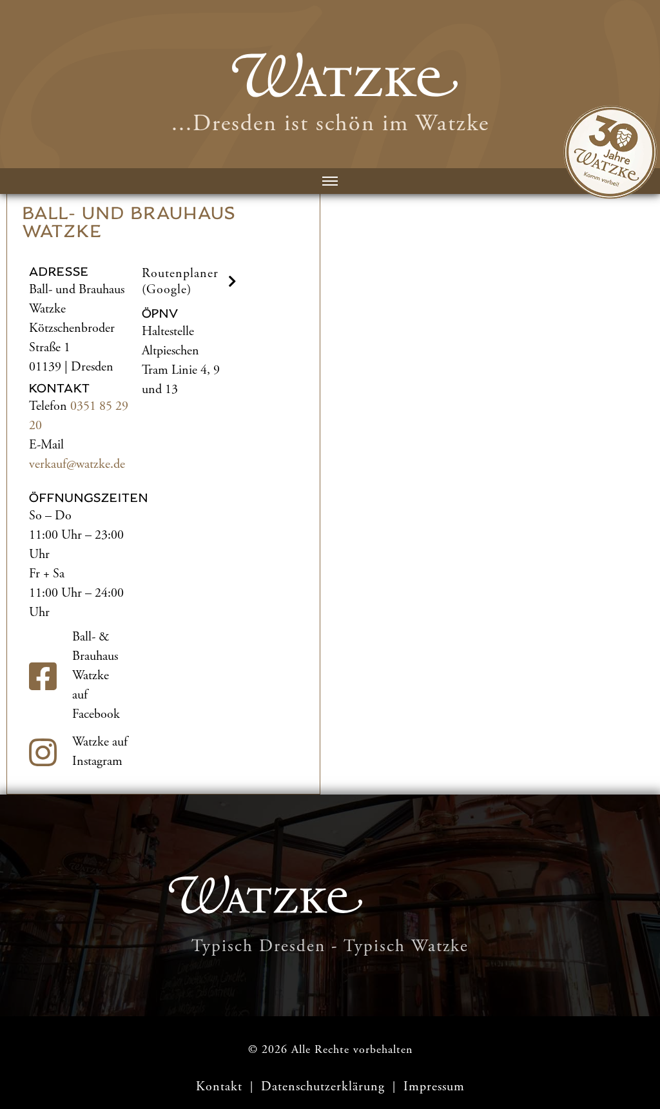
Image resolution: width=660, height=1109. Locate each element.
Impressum (434, 1087)
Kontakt (219, 1087)
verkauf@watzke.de (77, 464)
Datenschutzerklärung (325, 1087)
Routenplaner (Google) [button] (180, 281)
